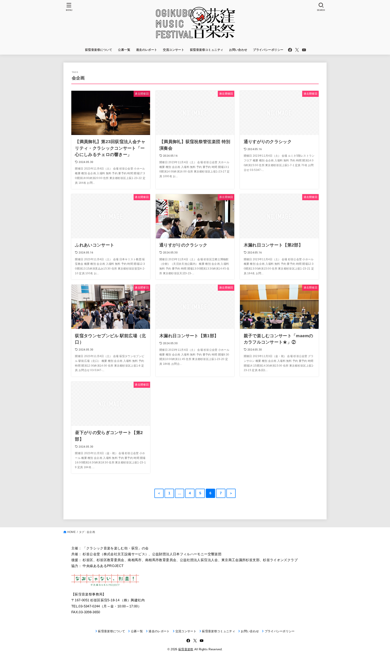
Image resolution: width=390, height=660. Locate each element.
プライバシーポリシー (268, 49)
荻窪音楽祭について (98, 49)
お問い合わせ (238, 49)
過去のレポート (146, 49)
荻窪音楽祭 (185, 649)
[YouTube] (304, 50)
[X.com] (297, 50)
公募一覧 (124, 49)
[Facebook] (290, 50)
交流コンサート (173, 49)
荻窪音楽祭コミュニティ (206, 49)
